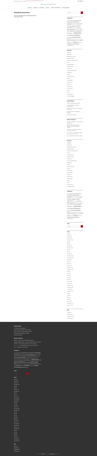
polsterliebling (69, 37)
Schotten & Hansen (71, 40)
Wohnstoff (69, 45)
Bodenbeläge (69, 23)
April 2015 (69, 277)
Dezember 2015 (70, 267)
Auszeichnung (69, 20)
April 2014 (69, 299)
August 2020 (69, 235)
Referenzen (69, 84)
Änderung (72, 45)
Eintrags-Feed (70, 314)
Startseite (30, 7)
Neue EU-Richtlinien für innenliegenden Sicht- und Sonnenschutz (25, 16)
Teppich (75, 42)
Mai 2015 (68, 275)
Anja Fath (69, 121)
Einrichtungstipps (65, 7)
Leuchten (80, 29)
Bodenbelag (76, 22)
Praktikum (72, 212)
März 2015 (69, 279)
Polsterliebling (70, 80)
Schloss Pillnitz (81, 212)
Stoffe (68, 42)
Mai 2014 (68, 297)
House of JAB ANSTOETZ (29, 356)
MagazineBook (52, 453)
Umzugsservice (80, 42)
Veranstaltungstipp (70, 96)
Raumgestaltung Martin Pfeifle (73, 125)
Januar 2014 (69, 301)
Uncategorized (70, 94)
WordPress (43, 453)
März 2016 (69, 263)
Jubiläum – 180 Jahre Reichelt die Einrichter (26, 340)
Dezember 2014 (70, 285)
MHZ (73, 33)
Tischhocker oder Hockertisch (76, 135)
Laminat (76, 29)
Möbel (68, 35)
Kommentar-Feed (70, 316)
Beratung (74, 20)
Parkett (71, 35)
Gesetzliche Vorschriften (37, 354)
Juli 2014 (68, 293)
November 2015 (70, 269)
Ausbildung (69, 52)
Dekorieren (76, 23)
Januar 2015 (69, 283)
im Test (68, 62)
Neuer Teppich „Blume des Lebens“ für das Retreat (27, 343)
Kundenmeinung (70, 66)
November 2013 (70, 305)
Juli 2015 (68, 271)
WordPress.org (70, 318)
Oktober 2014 (69, 289)
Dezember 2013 (70, 303)
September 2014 (70, 291)
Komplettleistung (70, 64)
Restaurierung (70, 88)
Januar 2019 (69, 237)
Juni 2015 (68, 273)
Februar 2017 (69, 253)
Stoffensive (71, 42)
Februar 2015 (69, 281)
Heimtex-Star (16, 355)
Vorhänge (69, 44)
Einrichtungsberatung (71, 56)
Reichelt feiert (69, 86)
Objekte (68, 74)
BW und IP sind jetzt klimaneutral (73, 103)
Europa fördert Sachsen (71, 114)
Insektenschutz (75, 201)
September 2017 (70, 247)
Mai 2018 (68, 243)
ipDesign (79, 27)
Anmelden (69, 312)
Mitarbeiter (78, 33)
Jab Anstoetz (71, 30)
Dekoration (73, 23)
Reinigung (75, 212)
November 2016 (70, 255)
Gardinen (69, 24)
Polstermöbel (76, 37)
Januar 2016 (69, 265)
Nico (68, 135)
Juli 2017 (68, 249)
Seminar (47, 7)
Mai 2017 (68, 251)
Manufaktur (41, 7)
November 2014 (70, 287)
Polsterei (77, 35)
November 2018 (70, 239)
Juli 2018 (68, 241)
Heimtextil (71, 26)
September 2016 (70, 257)
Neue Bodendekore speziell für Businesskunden (22, 329)
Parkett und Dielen (70, 76)
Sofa (79, 40)
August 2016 (69, 259)
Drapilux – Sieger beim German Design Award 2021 (23, 331)
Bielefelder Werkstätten (28, 352)
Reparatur (78, 212)
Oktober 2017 (69, 245)
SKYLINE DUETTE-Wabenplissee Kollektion (33, 1)
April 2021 (69, 233)
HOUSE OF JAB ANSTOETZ (56, 7)
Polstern (69, 39)
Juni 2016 (68, 261)
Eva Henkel (80, 23)
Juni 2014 (68, 295)
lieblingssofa (79, 31)
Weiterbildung (75, 44)
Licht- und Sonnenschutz (71, 31)
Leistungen (35, 7)
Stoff (81, 40)
